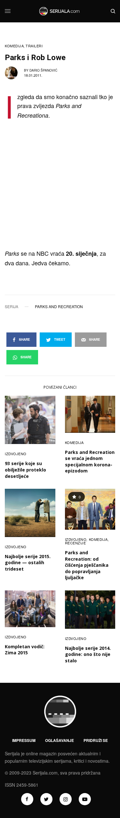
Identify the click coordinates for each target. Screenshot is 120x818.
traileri (34, 46)
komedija (14, 46)
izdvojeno (16, 453)
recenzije (75, 542)
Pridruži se (96, 740)
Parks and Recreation (59, 306)
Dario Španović (43, 70)
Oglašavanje (59, 740)
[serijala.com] (60, 11)
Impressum (24, 740)
